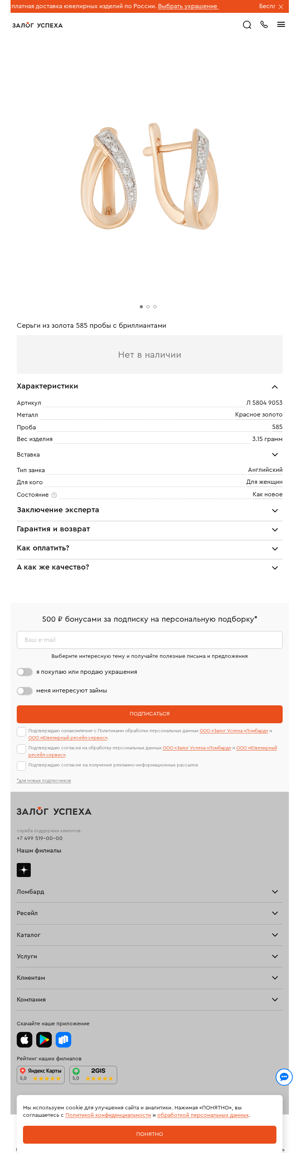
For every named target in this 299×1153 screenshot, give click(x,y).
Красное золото (259, 415)
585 (277, 427)
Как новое (268, 494)
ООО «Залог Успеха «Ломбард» (234, 730)
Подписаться (150, 714)
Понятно (149, 1134)
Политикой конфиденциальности (108, 1115)
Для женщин (264, 482)
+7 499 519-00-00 (40, 838)
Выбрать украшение (166, 6)
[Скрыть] (281, 7)
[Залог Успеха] (37, 24)
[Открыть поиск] (247, 25)
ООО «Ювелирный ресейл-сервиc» (67, 737)
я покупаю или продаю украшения (86, 672)
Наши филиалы (39, 850)
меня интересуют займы (71, 690)
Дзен (24, 870)
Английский (265, 470)
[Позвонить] (264, 24)
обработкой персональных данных (203, 1115)
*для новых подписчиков (44, 780)
